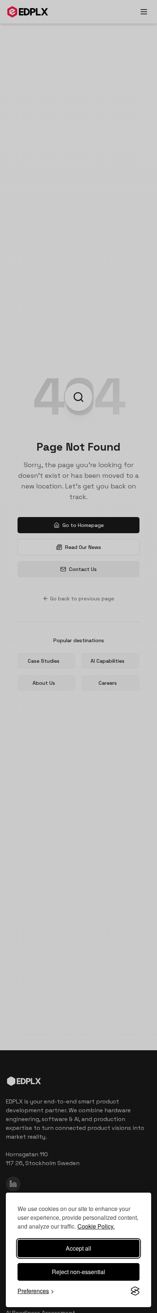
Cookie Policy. (96, 1226)
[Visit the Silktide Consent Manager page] (135, 1291)
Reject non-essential (78, 1271)
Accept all (78, 1248)
